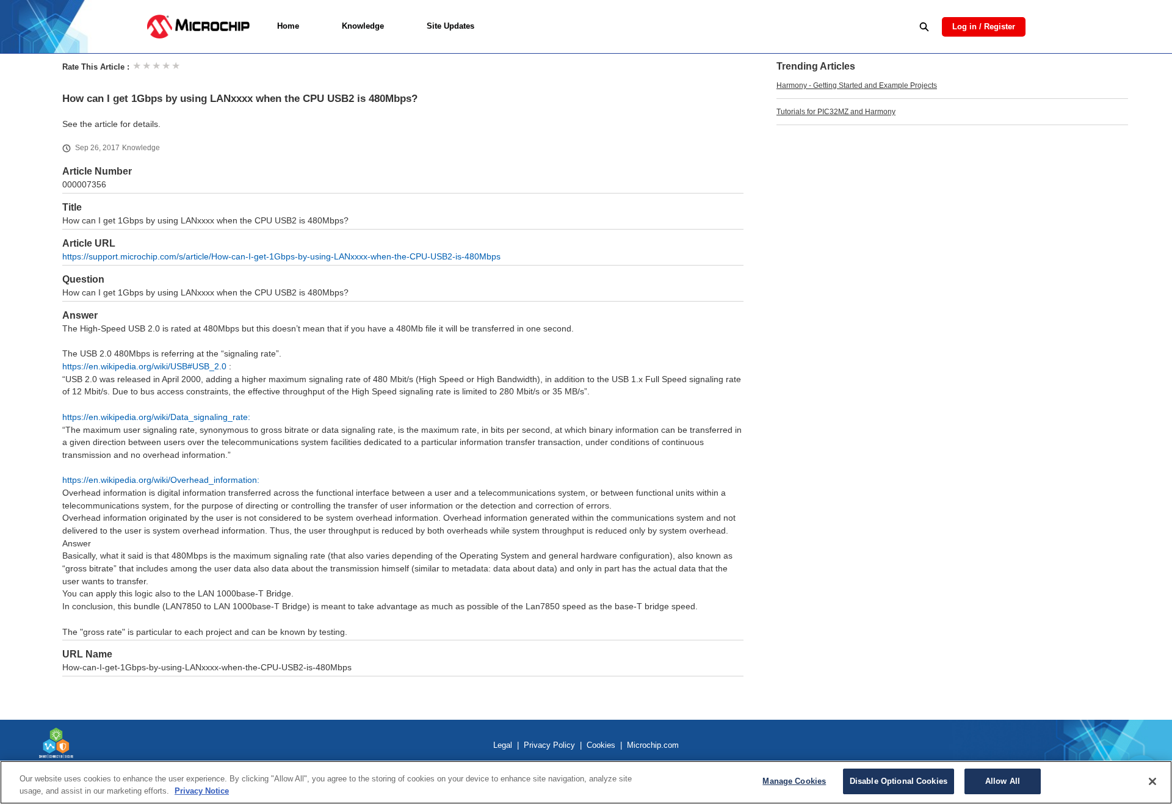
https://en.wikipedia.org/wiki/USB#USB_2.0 (144, 366)
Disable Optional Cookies (898, 781)
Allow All (1002, 781)
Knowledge (363, 26)
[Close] (1152, 781)
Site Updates (450, 26)
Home (288, 26)
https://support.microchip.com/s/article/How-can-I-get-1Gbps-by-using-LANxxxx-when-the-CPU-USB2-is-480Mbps (281, 256)
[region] (586, 782)
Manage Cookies (794, 781)
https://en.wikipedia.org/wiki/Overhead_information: (160, 480)
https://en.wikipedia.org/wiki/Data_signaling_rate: (156, 417)
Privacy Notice (202, 790)
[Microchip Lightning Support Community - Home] (198, 26)
